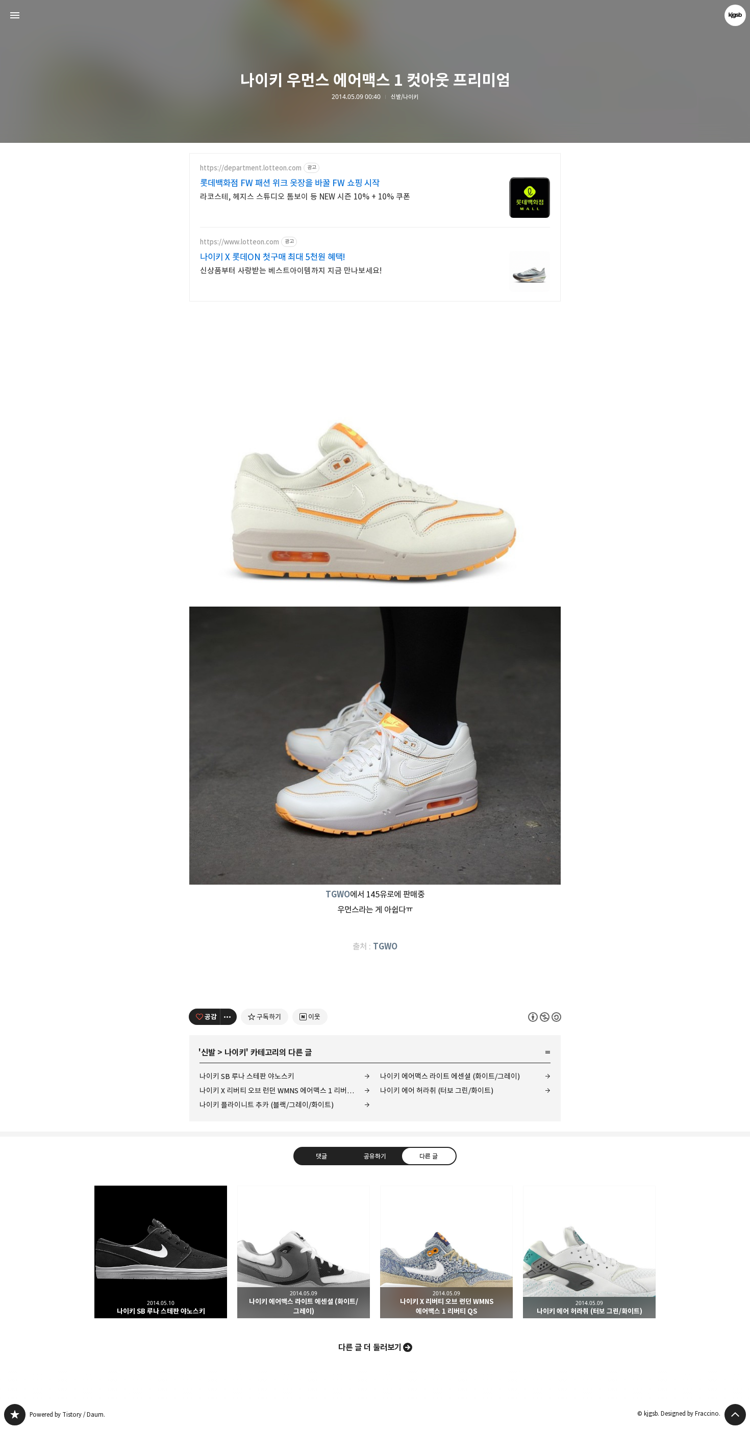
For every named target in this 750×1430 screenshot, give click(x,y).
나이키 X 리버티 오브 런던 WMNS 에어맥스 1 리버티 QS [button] (446, 1252)
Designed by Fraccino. (690, 1413)
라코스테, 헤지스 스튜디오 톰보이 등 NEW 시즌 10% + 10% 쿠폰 (305, 197)
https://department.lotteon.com (251, 168)
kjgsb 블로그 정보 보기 (735, 15)
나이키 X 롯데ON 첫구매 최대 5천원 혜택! (272, 257)
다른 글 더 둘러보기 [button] (370, 1347)
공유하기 (375, 1155)
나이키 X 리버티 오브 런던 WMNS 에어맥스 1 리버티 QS (281, 1090)
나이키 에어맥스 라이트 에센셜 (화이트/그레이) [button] (303, 1252)
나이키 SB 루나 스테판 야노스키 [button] (160, 1252)
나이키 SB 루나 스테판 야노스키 (246, 1076)
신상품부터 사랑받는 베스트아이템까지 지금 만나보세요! (291, 270)
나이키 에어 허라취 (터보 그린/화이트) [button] (589, 1252)
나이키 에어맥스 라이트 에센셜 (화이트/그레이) (450, 1076)
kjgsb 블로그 (15, 1414)
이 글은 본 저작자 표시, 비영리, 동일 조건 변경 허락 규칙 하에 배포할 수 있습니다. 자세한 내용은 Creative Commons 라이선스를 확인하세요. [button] (544, 1016)
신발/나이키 (404, 97)
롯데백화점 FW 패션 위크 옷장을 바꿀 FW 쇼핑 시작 (290, 183)
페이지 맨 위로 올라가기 (735, 1414)
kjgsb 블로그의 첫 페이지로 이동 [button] (375, 15)
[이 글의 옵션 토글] (228, 1017)
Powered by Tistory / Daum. (67, 1414)
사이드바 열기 (15, 15)
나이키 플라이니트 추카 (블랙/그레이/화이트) (266, 1105)
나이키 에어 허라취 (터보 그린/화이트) (436, 1090)
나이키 (235, 1052)
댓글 (321, 1155)
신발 (208, 1052)
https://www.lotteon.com (239, 242)
